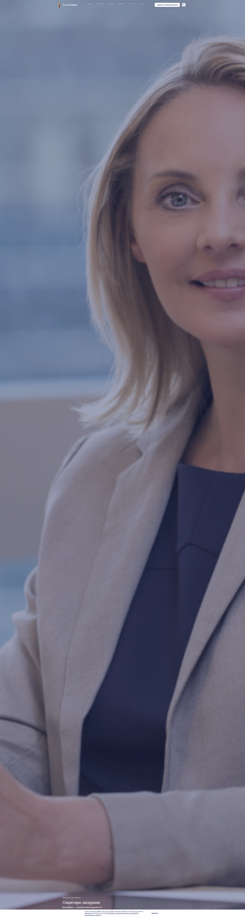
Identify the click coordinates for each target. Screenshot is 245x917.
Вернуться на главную (71, 897)
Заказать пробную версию (167, 5)
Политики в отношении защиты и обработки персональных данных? (111, 914)
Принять (155, 913)
